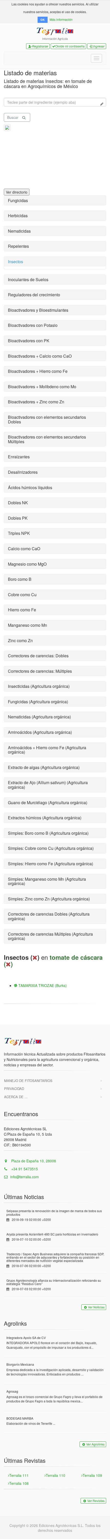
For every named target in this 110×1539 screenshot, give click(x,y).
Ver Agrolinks (95, 1444)
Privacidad (14, 1088)
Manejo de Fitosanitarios (28, 1080)
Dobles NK (18, 503)
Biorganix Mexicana (20, 1364)
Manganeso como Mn (27, 625)
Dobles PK (18, 518)
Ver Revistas (96, 1500)
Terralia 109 (92, 1475)
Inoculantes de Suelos (28, 279)
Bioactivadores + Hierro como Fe (38, 371)
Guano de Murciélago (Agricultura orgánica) (47, 802)
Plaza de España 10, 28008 (33, 1160)
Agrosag (12, 1391)
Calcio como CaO (24, 549)
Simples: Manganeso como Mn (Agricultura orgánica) (47, 881)
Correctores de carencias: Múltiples (40, 671)
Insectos (15, 261)
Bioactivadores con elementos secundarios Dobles (47, 419)
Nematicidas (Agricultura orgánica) (39, 717)
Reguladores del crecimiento (34, 295)
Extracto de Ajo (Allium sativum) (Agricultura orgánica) (48, 785)
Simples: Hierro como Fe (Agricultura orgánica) (50, 864)
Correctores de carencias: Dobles (38, 656)
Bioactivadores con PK (28, 341)
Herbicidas (18, 215)
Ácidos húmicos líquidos (30, 487)
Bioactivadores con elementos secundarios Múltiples (47, 439)
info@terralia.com (24, 1176)
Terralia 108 (19, 1483)
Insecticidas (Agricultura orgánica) (39, 686)
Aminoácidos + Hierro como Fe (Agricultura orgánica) (47, 750)
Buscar (12, 117)
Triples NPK (19, 533)
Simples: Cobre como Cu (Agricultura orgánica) (51, 848)
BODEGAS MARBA (19, 1418)
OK (42, 20)
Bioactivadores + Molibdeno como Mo (42, 387)
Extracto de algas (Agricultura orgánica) (44, 767)
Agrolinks (15, 1323)
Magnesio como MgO (27, 564)
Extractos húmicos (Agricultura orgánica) (44, 818)
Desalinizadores (23, 472)
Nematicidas (19, 231)
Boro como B (19, 579)
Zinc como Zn (20, 640)
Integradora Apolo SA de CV (26, 1337)
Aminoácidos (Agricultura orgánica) (40, 732)
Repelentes (18, 246)
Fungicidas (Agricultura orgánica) (38, 702)
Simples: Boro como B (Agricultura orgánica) (48, 833)
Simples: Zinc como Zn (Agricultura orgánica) (49, 899)
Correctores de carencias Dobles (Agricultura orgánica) (49, 916)
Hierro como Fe (22, 610)
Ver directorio (16, 192)
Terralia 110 (55, 1475)
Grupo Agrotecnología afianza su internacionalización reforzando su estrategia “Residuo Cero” (53, 1282)
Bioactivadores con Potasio (33, 325)
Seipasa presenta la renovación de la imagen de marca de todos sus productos (54, 1212)
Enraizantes (19, 457)
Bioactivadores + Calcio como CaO (40, 356)
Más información (61, 19)
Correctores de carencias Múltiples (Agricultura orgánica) (50, 936)
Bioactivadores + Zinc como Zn (36, 402)
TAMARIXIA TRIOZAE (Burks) (42, 985)
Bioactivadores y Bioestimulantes (38, 310)
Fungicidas (18, 200)
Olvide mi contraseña (70, 46)
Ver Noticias (96, 1307)
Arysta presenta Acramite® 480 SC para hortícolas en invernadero (52, 1234)
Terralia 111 (19, 1475)
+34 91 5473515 (24, 1168)
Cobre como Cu (22, 594)
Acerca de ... (16, 1096)
